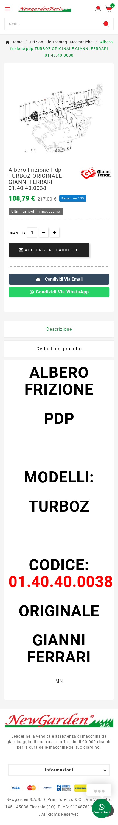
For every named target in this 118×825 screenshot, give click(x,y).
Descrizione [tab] (59, 329)
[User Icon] (98, 9)
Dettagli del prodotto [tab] (59, 348)
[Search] (106, 24)
